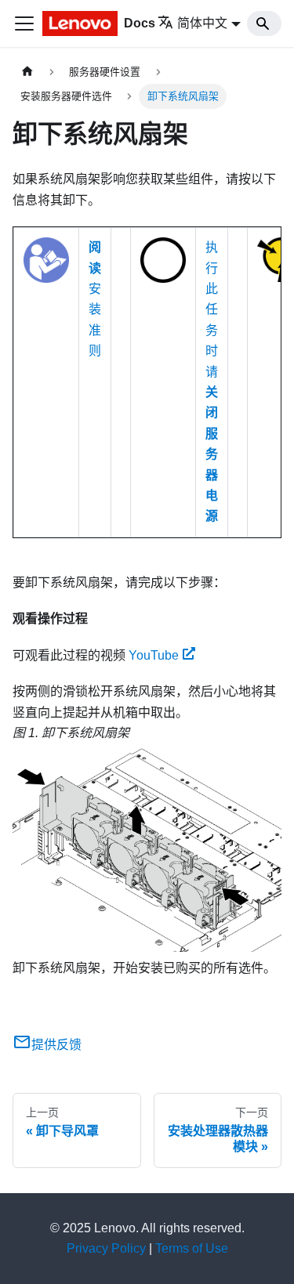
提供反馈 (56, 1044)
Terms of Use (191, 1248)
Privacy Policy (106, 1248)
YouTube (154, 655)
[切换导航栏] (24, 23)
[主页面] (27, 72)
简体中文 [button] (202, 23)
